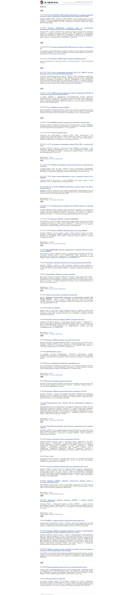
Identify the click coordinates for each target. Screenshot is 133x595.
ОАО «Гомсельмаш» (74, 61)
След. (53, 158)
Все (61, 158)
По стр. (61, 494)
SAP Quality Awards (76, 83)
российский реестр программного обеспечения (53, 53)
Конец (57, 158)
